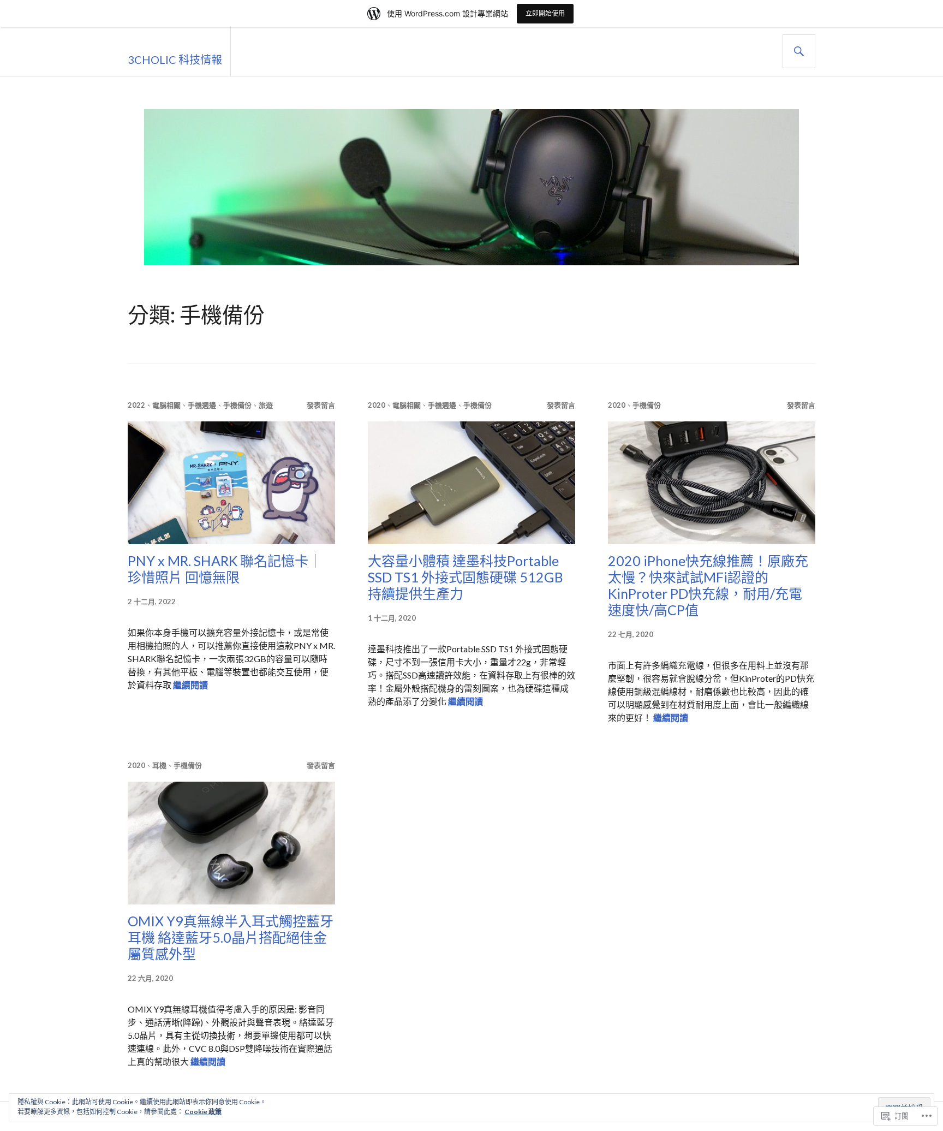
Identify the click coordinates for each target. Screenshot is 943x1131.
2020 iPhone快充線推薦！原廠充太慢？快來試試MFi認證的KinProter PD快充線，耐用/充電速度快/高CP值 (708, 585)
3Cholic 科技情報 (175, 59)
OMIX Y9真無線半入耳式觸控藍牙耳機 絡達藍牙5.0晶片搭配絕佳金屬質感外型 (230, 937)
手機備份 (237, 405)
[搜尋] (799, 51)
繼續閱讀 (190, 685)
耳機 (159, 765)
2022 (136, 405)
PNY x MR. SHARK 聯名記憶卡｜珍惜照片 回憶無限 (225, 568)
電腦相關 (166, 405)
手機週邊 (202, 405)
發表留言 (321, 405)
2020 (376, 405)
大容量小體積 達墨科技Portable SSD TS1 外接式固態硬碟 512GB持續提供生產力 (465, 577)
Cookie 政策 (203, 1112)
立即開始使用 (545, 13)
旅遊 (266, 405)
